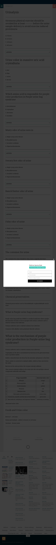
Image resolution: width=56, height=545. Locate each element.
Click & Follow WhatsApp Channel (37, 267)
